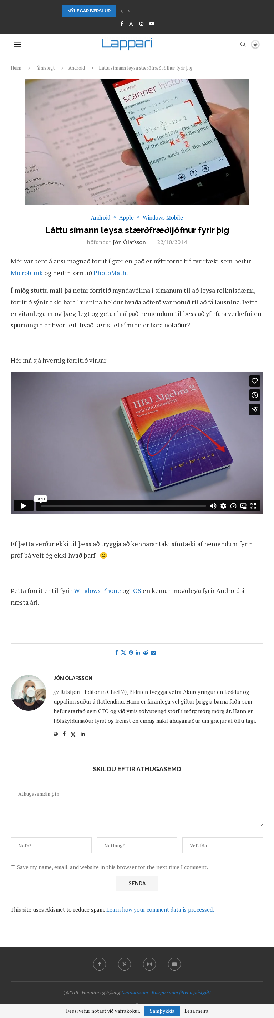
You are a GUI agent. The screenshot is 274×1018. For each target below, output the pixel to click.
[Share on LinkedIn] (138, 652)
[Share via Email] (153, 652)
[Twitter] (131, 23)
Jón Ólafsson (129, 242)
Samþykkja (162, 1010)
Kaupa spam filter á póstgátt (181, 992)
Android (76, 68)
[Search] (243, 44)
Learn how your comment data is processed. (160, 909)
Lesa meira (196, 1010)
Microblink (27, 272)
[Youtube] (151, 23)
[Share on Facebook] (116, 652)
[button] (122, 11)
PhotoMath (109, 272)
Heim (16, 68)
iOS (137, 590)
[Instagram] (141, 23)
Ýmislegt (46, 68)
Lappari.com (134, 992)
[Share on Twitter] (123, 652)
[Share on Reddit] (145, 652)
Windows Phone (97, 590)
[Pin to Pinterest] (131, 652)
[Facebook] (121, 23)
